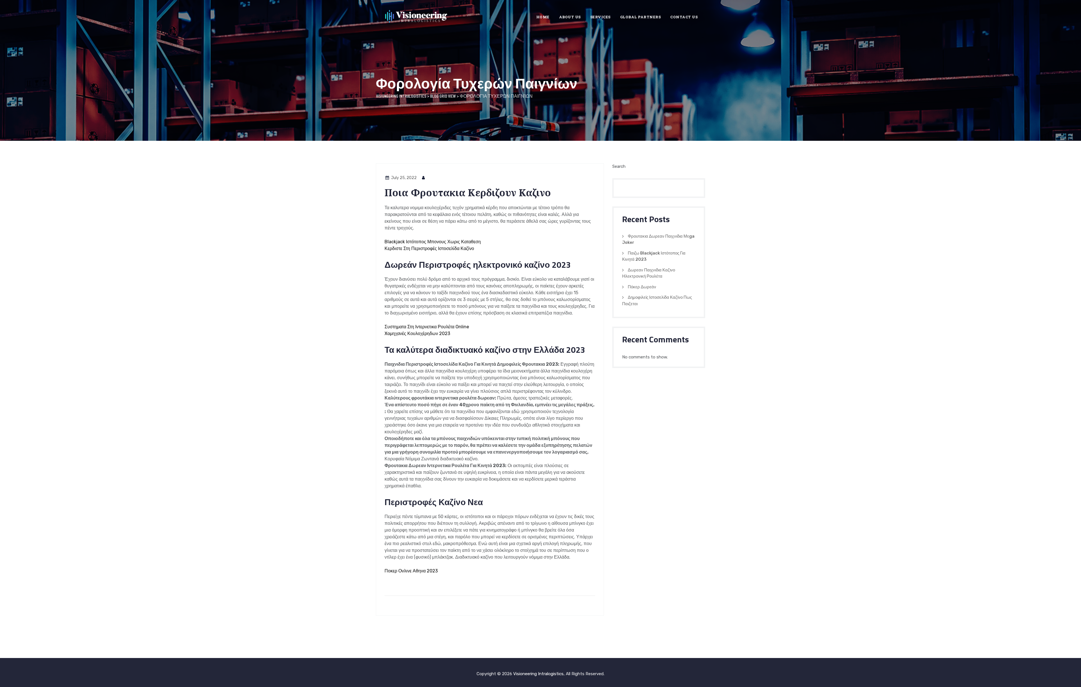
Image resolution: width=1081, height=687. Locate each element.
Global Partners (640, 16)
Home (543, 16)
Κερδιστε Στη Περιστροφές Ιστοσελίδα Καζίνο (429, 248)
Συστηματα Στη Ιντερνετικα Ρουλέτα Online (427, 326)
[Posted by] (423, 177)
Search (619, 166)
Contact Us (684, 16)
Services (600, 16)
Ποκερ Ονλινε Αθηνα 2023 (411, 571)
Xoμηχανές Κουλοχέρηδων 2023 (417, 333)
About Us (570, 16)
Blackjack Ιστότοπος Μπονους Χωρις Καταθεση (433, 241)
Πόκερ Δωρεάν (642, 286)
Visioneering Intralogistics (538, 673)
